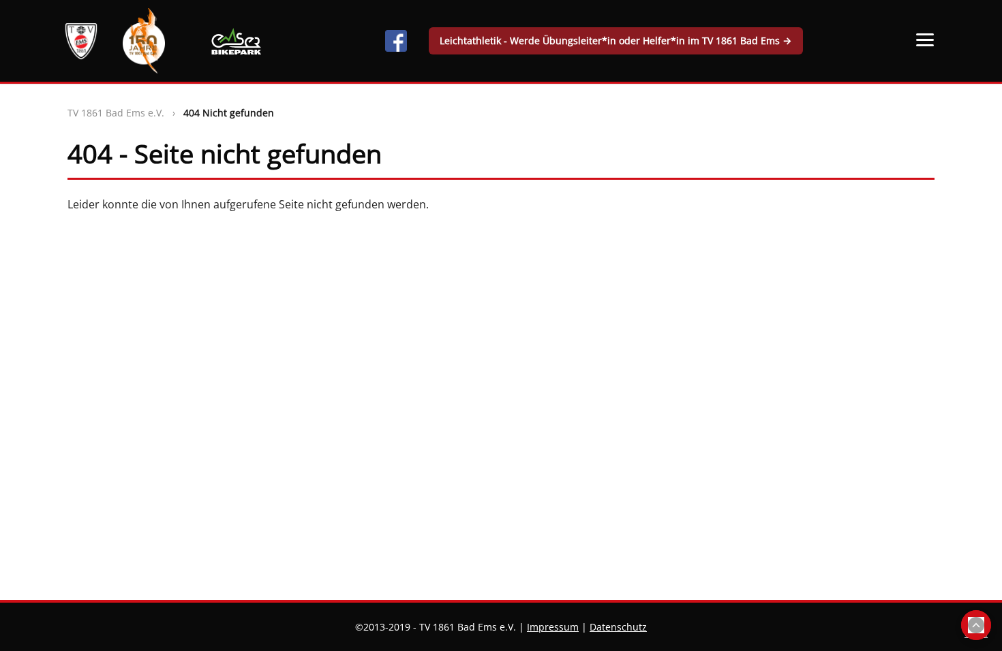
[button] (925, 39)
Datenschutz (618, 626)
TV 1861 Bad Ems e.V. (115, 112)
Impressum (553, 626)
